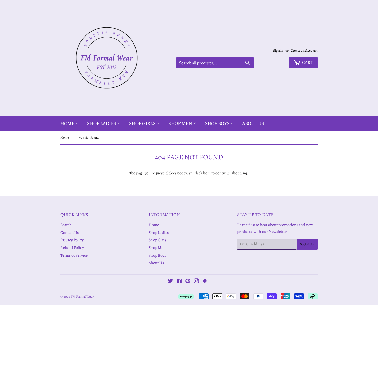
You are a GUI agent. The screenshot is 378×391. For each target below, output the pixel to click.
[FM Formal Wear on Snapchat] (205, 282)
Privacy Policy (72, 240)
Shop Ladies (102, 123)
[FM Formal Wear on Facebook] (179, 282)
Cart (306, 62)
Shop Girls (143, 123)
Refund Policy (72, 248)
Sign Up (307, 244)
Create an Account (304, 50)
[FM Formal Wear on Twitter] (170, 282)
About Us (253, 123)
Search (66, 225)
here (207, 173)
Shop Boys (217, 123)
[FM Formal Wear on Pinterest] (188, 282)
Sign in (278, 50)
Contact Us (69, 232)
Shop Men (180, 123)
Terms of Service (74, 255)
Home (67, 123)
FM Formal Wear (82, 296)
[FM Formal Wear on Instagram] (196, 282)
